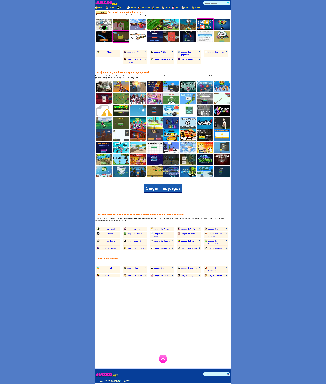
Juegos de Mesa (215, 248)
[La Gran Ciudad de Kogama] (138, 147)
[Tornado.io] (121, 171)
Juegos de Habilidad (162, 248)
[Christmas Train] (104, 171)
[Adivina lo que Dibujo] (205, 123)
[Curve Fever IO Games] (222, 110)
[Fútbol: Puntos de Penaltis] (104, 123)
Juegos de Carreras (162, 241)
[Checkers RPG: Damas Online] (188, 171)
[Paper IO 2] (121, 110)
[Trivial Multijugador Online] (222, 36)
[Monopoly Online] (171, 36)
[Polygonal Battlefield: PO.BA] (222, 123)
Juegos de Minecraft (135, 234)
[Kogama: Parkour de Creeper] (171, 147)
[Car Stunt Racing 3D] (138, 24)
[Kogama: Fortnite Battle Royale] (205, 171)
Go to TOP (163, 359)
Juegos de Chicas (134, 275)
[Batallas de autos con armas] (138, 86)
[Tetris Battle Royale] (188, 36)
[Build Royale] (121, 24)
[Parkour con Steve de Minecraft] (205, 98)
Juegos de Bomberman (213, 242)
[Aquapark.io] (188, 147)
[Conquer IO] (155, 110)
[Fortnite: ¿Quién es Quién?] (138, 98)
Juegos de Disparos (162, 59)
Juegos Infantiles (215, 275)
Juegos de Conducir (216, 52)
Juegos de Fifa (133, 52)
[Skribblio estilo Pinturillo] (171, 123)
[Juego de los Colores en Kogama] (138, 135)
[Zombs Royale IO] (121, 98)
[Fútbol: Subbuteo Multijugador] (188, 123)
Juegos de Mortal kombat (134, 60)
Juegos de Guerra (108, 241)
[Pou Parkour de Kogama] (155, 123)
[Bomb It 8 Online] (171, 110)
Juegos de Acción (134, 241)
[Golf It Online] (155, 24)
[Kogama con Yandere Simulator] (104, 98)
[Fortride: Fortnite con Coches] (171, 24)
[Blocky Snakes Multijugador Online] (104, 147)
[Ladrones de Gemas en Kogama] (171, 159)
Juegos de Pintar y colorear (215, 235)
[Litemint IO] (171, 171)
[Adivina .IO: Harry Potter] (188, 86)
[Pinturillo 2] (138, 36)
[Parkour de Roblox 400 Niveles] (171, 86)
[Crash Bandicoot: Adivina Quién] (121, 86)
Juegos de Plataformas (213, 269)
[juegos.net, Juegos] (106, 3)
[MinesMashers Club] (155, 171)
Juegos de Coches (162, 229)
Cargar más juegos (163, 188)
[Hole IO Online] (205, 110)
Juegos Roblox (160, 52)
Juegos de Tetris (188, 234)
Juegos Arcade (107, 268)
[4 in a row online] (188, 135)
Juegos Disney (214, 229)
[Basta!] (205, 36)
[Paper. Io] (222, 98)
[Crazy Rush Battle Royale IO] (155, 135)
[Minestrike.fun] (188, 110)
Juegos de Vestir (188, 229)
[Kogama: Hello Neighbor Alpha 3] (188, 159)
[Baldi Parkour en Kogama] (188, 98)
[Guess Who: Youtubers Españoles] (138, 159)
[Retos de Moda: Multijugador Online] (155, 98)
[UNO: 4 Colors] (222, 24)
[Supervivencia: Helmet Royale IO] (205, 135)
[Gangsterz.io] (121, 123)
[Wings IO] (138, 110)
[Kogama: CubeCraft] (138, 171)
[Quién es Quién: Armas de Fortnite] (121, 147)
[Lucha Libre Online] (222, 86)
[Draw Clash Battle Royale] (155, 147)
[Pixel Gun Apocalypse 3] (155, 159)
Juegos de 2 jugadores (186, 53)
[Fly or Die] (121, 159)
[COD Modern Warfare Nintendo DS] (104, 86)
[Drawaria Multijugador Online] (222, 135)
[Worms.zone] (104, 36)
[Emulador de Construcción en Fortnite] (155, 36)
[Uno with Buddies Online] (104, 110)
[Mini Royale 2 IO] (138, 123)
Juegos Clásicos (107, 52)
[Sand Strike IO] (188, 24)
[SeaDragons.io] (205, 159)
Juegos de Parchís (189, 241)
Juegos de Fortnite (188, 59)
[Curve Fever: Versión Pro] (222, 171)
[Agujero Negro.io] (104, 24)
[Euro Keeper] (171, 98)
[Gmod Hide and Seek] (104, 135)
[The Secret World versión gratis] (222, 159)
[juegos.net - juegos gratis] (107, 374)
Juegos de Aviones (189, 248)
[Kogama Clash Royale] (222, 147)
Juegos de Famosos (135, 248)
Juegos (121, 380)
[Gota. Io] (121, 135)
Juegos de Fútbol (108, 229)
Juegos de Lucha (108, 275)
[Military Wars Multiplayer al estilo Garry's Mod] (104, 159)
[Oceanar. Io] (205, 86)
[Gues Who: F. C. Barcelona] (155, 86)
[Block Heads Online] (171, 135)
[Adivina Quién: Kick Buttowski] (205, 147)
